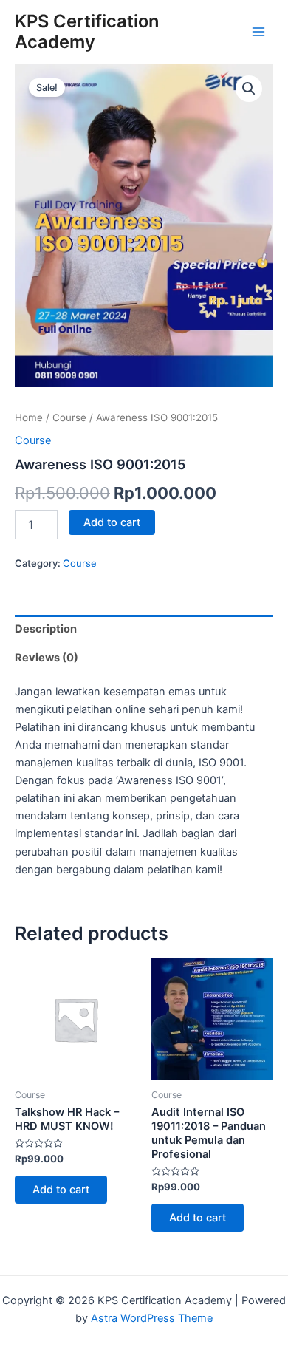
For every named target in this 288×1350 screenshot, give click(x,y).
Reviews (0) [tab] (46, 657)
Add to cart (111, 522)
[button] (249, 88)
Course (69, 417)
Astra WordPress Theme (152, 1318)
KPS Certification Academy (87, 31)
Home (29, 417)
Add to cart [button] (60, 1189)
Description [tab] (46, 628)
